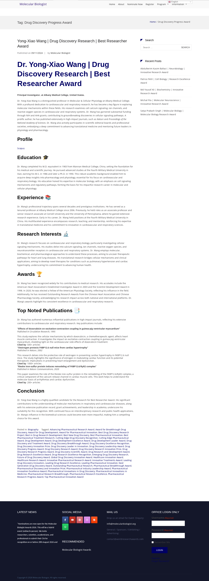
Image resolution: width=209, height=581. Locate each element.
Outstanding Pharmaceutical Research (73, 465)
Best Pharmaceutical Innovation (106, 435)
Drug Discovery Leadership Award (106, 446)
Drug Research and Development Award (109, 451)
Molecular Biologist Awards (76, 549)
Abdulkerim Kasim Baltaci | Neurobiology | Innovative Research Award (162, 70)
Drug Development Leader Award (108, 440)
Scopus (21, 148)
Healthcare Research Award (31, 460)
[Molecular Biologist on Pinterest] (80, 520)
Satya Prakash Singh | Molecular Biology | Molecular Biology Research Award (162, 112)
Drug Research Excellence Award (34, 454)
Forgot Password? (160, 561)
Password (162, 530)
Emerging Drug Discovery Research (110, 454)
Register (150, 4)
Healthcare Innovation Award (108, 457)
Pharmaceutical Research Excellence (88, 474)
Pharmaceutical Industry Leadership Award (88, 468)
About (121, 4)
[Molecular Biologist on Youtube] (72, 520)
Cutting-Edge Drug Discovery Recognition (77, 437)
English (174, 2)
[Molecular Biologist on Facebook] (65, 520)
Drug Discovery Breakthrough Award (70, 443)
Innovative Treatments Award (107, 460)
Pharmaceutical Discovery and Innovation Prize (41, 468)
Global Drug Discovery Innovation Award (71, 457)
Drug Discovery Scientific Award (71, 451)
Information (178, 4)
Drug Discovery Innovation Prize (33, 446)
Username (163, 517)
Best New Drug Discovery (76, 435)
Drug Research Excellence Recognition (71, 454)
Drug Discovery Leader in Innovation (69, 446)
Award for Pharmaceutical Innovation (78, 432)
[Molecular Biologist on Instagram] (87, 520)
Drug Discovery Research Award (61, 449)
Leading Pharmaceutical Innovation (100, 462)
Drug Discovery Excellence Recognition (109, 443)
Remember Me (162, 542)
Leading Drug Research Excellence (62, 462)
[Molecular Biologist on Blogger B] (94, 520)
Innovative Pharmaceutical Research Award (69, 460)
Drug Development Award (38, 440)
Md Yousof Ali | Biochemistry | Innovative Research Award (161, 91)
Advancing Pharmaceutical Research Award (72, 429)
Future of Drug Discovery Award (33, 457)
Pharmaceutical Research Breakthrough (48, 474)
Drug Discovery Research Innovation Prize (100, 449)
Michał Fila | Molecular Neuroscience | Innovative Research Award (160, 102)
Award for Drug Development (43, 432)
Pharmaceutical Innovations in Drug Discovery (71, 471)
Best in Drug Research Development (43, 435)
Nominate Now (135, 4)
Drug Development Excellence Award (71, 440)
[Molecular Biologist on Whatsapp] (65, 527)
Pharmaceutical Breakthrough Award (112, 465)
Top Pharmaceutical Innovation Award (64, 476)
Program (161, 4)
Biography (33, 429)
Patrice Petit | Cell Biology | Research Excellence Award (165, 81)
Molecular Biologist (33, 4)
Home (112, 4)
